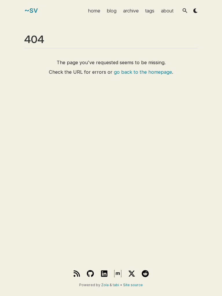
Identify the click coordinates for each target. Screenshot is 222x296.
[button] (185, 11)
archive (131, 11)
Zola (105, 285)
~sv (31, 10)
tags (149, 11)
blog (111, 11)
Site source (133, 285)
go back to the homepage (143, 72)
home (94, 11)
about (167, 11)
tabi (116, 285)
